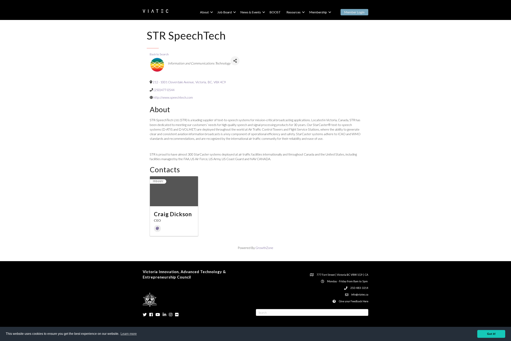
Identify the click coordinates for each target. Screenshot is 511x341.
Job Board (224, 12)
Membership (318, 12)
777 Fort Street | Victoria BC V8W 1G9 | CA (342, 274)
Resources (293, 12)
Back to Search (159, 54)
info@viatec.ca (359, 294)
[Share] (235, 60)
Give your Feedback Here (353, 301)
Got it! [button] (491, 333)
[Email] (157, 228)
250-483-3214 (359, 287)
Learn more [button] (129, 333)
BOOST (275, 12)
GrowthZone (264, 248)
